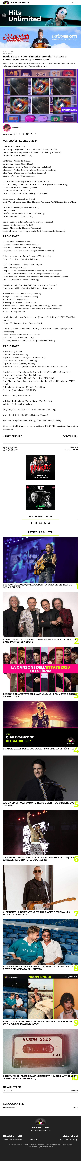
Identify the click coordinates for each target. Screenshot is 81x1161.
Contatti (26, 1144)
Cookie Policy (49, 1144)
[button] (31, 134)
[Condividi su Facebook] (19, 134)
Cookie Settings (68, 1144)
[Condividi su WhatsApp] (15, 134)
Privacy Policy (41, 1144)
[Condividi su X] (23, 134)
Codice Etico (33, 1144)
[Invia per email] (35, 134)
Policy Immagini (58, 1144)
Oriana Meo (17, 127)
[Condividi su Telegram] (27, 134)
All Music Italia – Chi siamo (15, 1144)
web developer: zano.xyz (40, 1147)
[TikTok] (77, 1139)
